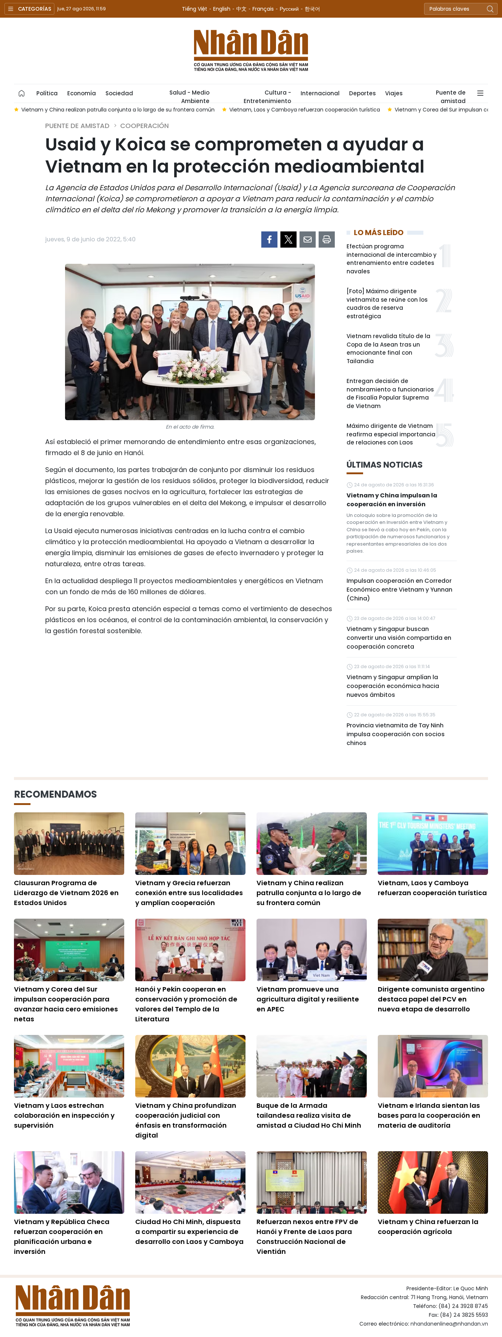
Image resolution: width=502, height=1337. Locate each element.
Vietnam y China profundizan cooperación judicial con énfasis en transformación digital (185, 1120)
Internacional (320, 93)
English (221, 9)
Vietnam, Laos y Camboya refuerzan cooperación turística (432, 887)
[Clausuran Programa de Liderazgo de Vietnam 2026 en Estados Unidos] (69, 843)
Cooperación (144, 125)
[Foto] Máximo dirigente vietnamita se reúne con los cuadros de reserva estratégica (387, 303)
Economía (81, 93)
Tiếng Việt (194, 9)
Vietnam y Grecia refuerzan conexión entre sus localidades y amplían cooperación (189, 892)
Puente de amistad (451, 96)
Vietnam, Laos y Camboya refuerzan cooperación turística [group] (304, 109)
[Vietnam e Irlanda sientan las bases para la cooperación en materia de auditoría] (433, 1066)
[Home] (21, 93)
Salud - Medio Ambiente (189, 96)
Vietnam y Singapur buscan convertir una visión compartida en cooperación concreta (399, 638)
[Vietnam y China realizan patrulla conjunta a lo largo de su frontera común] (312, 843)
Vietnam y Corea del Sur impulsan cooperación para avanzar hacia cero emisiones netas (66, 1004)
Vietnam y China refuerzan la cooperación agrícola (428, 1226)
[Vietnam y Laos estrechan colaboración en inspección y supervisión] (69, 1066)
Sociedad (119, 93)
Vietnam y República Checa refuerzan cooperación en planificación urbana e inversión (62, 1236)
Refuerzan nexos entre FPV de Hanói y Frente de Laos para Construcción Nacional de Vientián (307, 1236)
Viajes (393, 93)
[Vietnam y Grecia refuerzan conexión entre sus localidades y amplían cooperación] (190, 843)
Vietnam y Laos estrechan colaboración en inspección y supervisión (64, 1115)
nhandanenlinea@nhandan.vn (449, 1323)
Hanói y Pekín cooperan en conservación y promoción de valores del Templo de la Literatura (186, 1004)
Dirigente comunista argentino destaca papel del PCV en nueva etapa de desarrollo (431, 999)
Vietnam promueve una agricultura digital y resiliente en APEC (308, 999)
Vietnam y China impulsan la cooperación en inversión (392, 499)
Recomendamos (55, 794)
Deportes (362, 93)
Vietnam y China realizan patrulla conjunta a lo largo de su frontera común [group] (118, 109)
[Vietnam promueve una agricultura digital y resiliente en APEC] (312, 950)
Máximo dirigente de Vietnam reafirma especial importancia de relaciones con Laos (391, 434)
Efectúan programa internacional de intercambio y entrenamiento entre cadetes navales (392, 258)
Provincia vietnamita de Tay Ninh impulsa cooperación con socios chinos (396, 734)
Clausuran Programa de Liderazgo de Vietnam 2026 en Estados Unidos (66, 892)
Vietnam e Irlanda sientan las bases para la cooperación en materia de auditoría (429, 1115)
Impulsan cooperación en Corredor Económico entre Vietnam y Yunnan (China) (399, 590)
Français (263, 9)
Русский (289, 9)
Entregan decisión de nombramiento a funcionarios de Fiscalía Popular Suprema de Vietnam (390, 393)
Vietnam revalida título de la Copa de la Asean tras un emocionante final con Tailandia (388, 348)
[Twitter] (288, 239)
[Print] (327, 239)
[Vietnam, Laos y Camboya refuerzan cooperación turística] (433, 843)
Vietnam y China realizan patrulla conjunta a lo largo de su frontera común (309, 892)
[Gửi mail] (308, 239)
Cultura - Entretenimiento (267, 96)
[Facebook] (269, 239)
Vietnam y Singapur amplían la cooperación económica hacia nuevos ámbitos (393, 686)
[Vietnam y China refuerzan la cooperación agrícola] (433, 1182)
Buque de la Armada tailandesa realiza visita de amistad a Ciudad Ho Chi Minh (309, 1115)
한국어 (312, 9)
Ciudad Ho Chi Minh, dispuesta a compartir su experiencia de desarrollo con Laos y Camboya (189, 1231)
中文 (241, 9)
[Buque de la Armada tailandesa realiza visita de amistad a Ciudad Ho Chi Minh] (312, 1066)
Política (47, 93)
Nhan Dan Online (251, 51)
